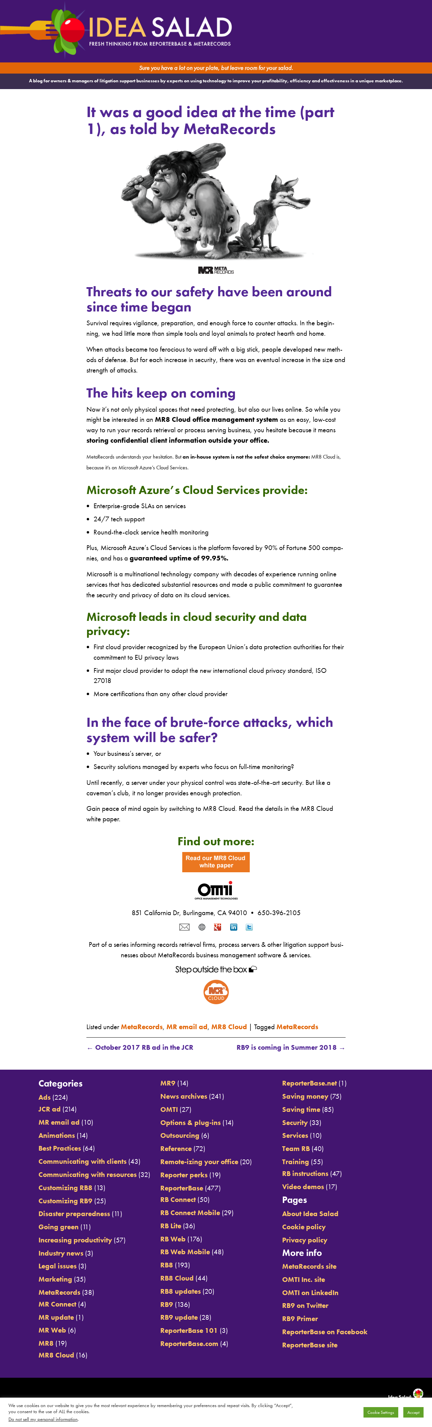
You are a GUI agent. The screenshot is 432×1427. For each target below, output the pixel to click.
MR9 (168, 1083)
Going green (58, 1227)
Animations (56, 1135)
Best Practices (59, 1148)
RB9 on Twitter (305, 1305)
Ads (44, 1097)
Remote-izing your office (199, 1161)
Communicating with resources (87, 1174)
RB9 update (179, 1317)
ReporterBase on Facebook (325, 1331)
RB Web (173, 1239)
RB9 (166, 1304)
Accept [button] (413, 1412)
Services (295, 1135)
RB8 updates (180, 1291)
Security (295, 1122)
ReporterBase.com (189, 1343)
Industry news (60, 1253)
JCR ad (49, 1109)
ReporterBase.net (309, 1083)
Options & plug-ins (190, 1122)
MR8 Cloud (229, 1026)
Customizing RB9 (65, 1201)
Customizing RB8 (65, 1187)
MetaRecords (142, 1026)
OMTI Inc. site (303, 1279)
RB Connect (178, 1199)
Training (295, 1161)
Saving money (305, 1096)
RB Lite (170, 1226)
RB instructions (305, 1173)
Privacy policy (304, 1240)
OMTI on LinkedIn (310, 1292)
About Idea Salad (310, 1213)
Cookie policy (304, 1227)
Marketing (55, 1279)
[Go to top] (376, 1062)
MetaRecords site (309, 1266)
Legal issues (57, 1266)
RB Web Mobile (185, 1251)
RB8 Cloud (177, 1278)
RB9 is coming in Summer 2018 (291, 1047)
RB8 (166, 1265)
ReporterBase (181, 1188)
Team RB (296, 1148)
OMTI (169, 1109)
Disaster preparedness (74, 1213)
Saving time (301, 1109)
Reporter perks (184, 1175)
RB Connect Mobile (190, 1212)
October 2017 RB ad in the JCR (139, 1047)
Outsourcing (179, 1135)
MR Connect (57, 1304)
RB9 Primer (300, 1318)
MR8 (46, 1343)
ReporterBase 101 (189, 1330)
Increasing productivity (75, 1240)
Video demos (303, 1186)
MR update (56, 1317)
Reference (176, 1148)
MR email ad (187, 1026)
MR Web (52, 1330)
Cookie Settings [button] (381, 1412)
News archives (183, 1096)
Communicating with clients (82, 1161)
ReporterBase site (310, 1345)
